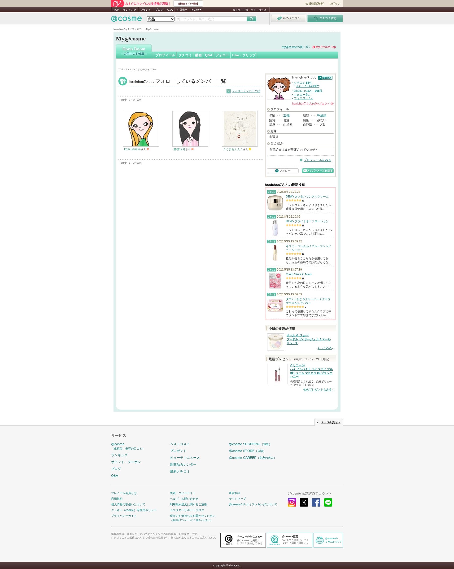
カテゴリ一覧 (240, 10)
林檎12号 (179, 149)
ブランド (145, 9)
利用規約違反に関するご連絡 (188, 504)
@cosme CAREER (252, 458)
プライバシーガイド (124, 515)
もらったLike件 (307, 86)
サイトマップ (237, 498)
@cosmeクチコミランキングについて (253, 504)
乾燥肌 (321, 115)
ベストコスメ (258, 10)
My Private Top (326, 47)
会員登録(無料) (315, 3)
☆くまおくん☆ (233, 149)
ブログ (159, 9)
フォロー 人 (302, 94)
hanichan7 (177, 81)
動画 (198, 55)
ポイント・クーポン (126, 462)
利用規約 (116, 498)
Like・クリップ (244, 55)
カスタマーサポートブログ (187, 510)
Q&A (170, 9)
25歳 (286, 115)
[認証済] (325, 77)
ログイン (334, 3)
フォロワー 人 (303, 98)
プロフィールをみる (317, 160)
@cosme (128, 446)
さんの (312, 103)
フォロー (222, 55)
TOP (116, 9)
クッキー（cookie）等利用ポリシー (134, 510)
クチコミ (185, 55)
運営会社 (234, 493)
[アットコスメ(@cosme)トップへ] (126, 20)
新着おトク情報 (188, 3)
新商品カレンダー (183, 464)
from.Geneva (132, 149)
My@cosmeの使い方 (295, 47)
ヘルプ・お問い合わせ (184, 498)
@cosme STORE (247, 451)
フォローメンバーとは (246, 91)
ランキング (129, 9)
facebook (316, 502)
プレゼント (178, 451)
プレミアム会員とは (124, 493)
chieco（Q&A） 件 (308, 90)
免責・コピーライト (183, 493)
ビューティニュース (185, 458)
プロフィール (165, 55)
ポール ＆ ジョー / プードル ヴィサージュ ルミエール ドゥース (309, 339)
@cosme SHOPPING (250, 444)
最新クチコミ (180, 471)
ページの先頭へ (330, 422)
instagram (292, 502)
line (328, 502)
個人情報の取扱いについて (128, 504)
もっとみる (325, 348)
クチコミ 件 (303, 82)
